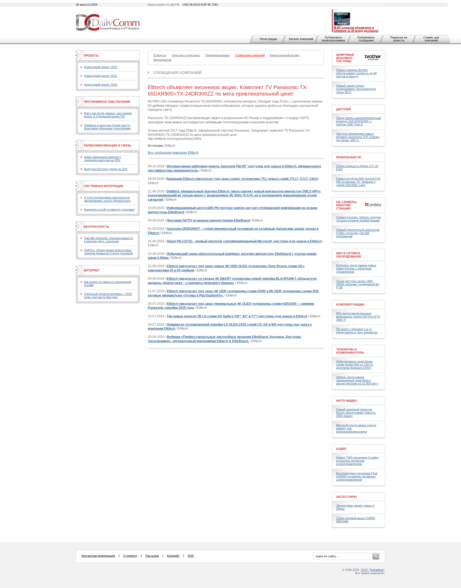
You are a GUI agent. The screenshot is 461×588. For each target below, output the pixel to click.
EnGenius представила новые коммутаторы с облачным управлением (356, 268)
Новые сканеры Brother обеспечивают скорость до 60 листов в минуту (356, 73)
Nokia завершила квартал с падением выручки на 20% (102, 158)
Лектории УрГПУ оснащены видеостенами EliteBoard (208, 220)
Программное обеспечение (107, 101)
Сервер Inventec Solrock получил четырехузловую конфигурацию (358, 219)
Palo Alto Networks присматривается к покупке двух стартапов (108, 239)
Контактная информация (98, 555)
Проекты (91, 55)
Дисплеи (343, 109)
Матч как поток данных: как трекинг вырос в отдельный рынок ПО (108, 115)
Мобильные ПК (348, 157)
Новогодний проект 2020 (100, 84)
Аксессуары (346, 496)
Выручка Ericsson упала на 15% (106, 169)
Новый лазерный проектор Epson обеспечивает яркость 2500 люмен (356, 412)
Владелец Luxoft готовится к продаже (109, 209)
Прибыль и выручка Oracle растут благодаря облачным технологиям (107, 127)
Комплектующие (350, 304)
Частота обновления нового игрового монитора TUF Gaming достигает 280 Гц (357, 137)
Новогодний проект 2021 (100, 75)
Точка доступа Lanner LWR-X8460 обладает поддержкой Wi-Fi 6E (358, 284)
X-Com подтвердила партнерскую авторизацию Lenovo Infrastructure (107, 199)
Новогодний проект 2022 (100, 67)
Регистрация (268, 39)
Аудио (341, 448)
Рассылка (152, 555)
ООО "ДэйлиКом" (372, 569)
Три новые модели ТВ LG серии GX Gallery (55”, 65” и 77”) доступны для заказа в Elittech (237, 316)
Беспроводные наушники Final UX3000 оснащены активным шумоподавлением (356, 476)
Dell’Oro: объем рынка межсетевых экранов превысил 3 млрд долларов (108, 251)
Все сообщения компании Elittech (173, 153)
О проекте (130, 555)
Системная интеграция (103, 186)
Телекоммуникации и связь (107, 145)
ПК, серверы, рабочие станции (346, 205)
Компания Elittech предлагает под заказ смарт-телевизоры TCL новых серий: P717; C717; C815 (242, 179)
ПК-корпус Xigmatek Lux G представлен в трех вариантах (357, 330)
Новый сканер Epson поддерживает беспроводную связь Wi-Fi (356, 89)
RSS (191, 555)
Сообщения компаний (177, 72)
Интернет (92, 270)
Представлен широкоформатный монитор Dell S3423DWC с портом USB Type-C (358, 121)
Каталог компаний (301, 39)
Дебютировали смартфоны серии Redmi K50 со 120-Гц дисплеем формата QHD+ (354, 364)
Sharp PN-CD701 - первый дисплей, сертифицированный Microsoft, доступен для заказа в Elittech (244, 241)
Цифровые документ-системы (345, 58)
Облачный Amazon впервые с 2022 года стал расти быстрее (108, 295)
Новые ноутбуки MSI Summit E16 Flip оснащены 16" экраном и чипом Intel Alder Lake (358, 182)
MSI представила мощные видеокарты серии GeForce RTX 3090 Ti (358, 316)
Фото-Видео (346, 400)
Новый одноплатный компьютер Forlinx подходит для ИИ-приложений (358, 233)
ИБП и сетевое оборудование (348, 255)
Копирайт (173, 555)
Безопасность (96, 226)
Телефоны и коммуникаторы (350, 351)
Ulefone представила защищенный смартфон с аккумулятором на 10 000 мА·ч (357, 380)
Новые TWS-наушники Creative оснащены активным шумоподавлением (357, 460)
